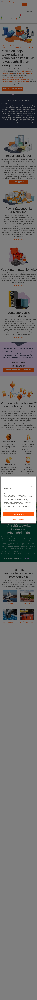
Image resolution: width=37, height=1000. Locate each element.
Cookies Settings (18, 519)
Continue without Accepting (26, 486)
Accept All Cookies (18, 514)
